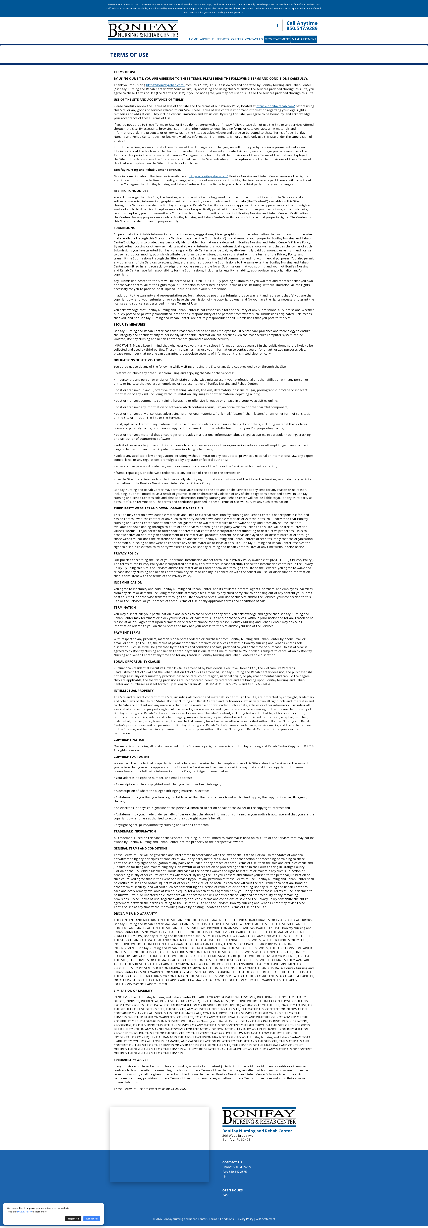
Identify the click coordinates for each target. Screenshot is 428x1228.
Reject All (73, 1218)
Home (193, 39)
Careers (237, 39)
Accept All (92, 1218)
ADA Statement (265, 1219)
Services (223, 39)
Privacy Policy (24, 1211)
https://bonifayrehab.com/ (165, 85)
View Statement (277, 39)
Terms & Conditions (221, 1219)
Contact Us (254, 39)
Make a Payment (304, 39)
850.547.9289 (302, 28)
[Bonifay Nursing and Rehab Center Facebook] (277, 25)
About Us (207, 39)
